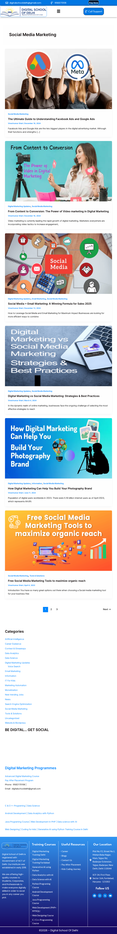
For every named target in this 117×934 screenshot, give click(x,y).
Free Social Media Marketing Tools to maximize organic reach (46, 580)
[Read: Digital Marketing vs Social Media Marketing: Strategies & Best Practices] (58, 356)
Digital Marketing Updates (19, 206)
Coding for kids (28, 829)
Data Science (11, 658)
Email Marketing (39, 299)
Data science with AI (67, 821)
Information (37, 483)
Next (107, 609)
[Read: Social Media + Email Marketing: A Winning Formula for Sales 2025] (58, 263)
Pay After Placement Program (19, 780)
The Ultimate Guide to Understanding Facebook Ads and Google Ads (51, 119)
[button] (58, 11)
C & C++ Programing (15, 805)
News (8, 699)
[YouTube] (6, 747)
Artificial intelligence (14, 639)
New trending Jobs (14, 694)
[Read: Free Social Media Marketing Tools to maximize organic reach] (58, 540)
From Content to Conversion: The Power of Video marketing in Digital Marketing (58, 211)
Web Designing (12, 829)
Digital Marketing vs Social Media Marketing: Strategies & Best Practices (53, 396)
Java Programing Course (17, 821)
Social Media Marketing (18, 114)
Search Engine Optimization (18, 704)
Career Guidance (13, 644)
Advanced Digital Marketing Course (22, 776)
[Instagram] (6, 756)
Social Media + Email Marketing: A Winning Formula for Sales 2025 (50, 303)
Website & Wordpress (15, 723)
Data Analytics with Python (41, 813)
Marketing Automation (16, 685)
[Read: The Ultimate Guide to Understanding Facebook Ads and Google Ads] (58, 78)
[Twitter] (6, 737)
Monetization (11, 690)
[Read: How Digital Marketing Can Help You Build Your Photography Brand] (58, 448)
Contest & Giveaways (15, 648)
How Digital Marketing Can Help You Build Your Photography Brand (50, 488)
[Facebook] (6, 742)
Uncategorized (12, 718)
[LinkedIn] (6, 751)
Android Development (15, 813)
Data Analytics (12, 653)
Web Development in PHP (43, 821)
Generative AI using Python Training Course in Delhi (63, 829)
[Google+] (6, 761)
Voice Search (14, 666)
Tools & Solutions (37, 576)
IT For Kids (10, 680)
